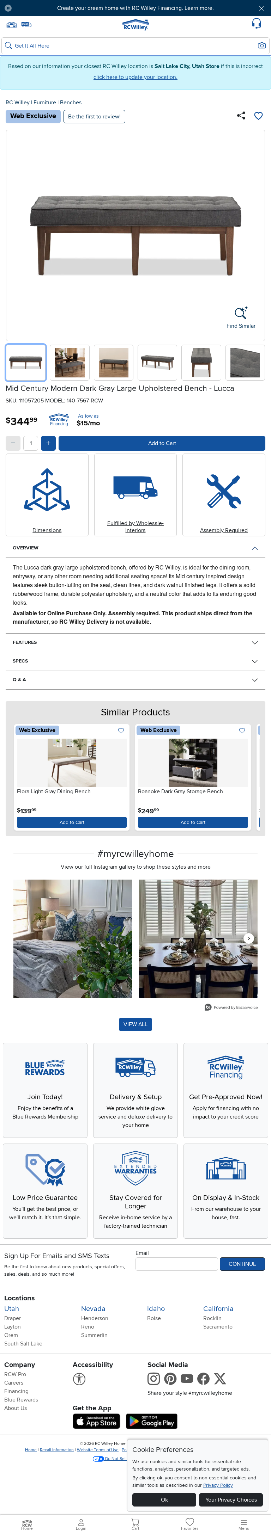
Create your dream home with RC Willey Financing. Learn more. (135, 8)
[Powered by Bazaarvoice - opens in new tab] (231, 1008)
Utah (11, 1309)
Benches (71, 102)
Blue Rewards (21, 1399)
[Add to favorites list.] (121, 731)
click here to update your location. (135, 77)
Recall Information (57, 1450)
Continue (242, 1264)
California (218, 1309)
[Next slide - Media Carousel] (248, 938)
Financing (16, 1391)
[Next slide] (257, 234)
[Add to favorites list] (258, 117)
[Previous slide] (14, 234)
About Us (15, 1408)
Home (31, 1450)
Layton (12, 1326)
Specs (20, 661)
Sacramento (218, 1326)
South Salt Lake (23, 1343)
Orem (11, 1335)
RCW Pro (15, 1374)
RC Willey (18, 102)
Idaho (156, 1309)
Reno (87, 1326)
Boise (154, 1318)
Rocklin (212, 1318)
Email (142, 1253)
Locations (19, 1298)
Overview (25, 548)
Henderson (94, 1318)
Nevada (93, 1309)
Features (25, 642)
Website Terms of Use (98, 1450)
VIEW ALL (135, 1024)
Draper (12, 1318)
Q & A (19, 680)
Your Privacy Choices (231, 1499)
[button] (38, 8)
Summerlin (94, 1335)
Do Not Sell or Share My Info (131, 1458)
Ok (164, 1499)
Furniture (45, 102)
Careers (13, 1382)
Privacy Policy (218, 1485)
